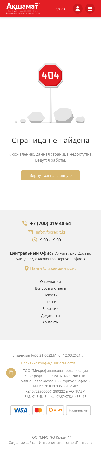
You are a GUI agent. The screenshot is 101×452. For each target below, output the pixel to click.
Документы (50, 315)
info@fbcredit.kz (50, 232)
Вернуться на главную (50, 175)
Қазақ (60, 8)
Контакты (50, 322)
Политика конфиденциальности (48, 363)
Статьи (50, 302)
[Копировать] (11, 373)
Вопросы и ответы (50, 288)
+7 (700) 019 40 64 (50, 223)
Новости (51, 295)
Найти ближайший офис (53, 268)
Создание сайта (22, 442)
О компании (50, 281)
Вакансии (50, 308)
